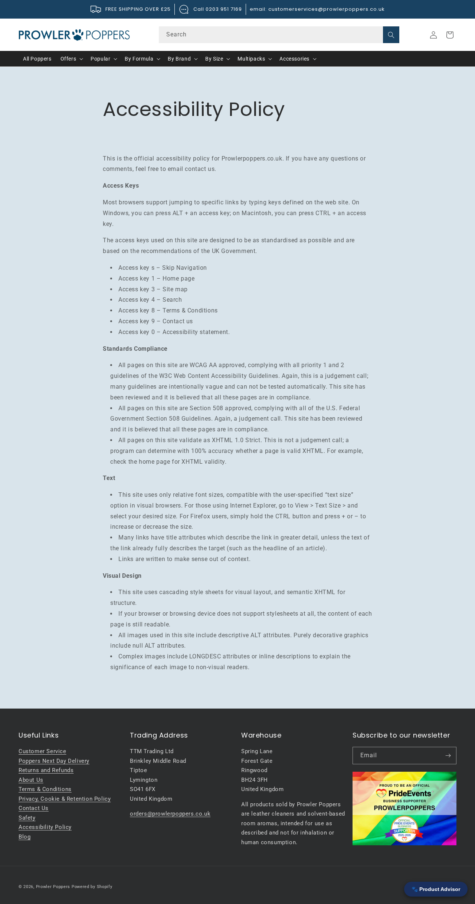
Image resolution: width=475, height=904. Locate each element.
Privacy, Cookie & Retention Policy (65, 799)
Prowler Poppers (53, 886)
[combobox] (279, 34)
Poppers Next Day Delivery (54, 761)
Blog (24, 836)
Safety (27, 817)
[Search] (391, 34)
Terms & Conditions (45, 789)
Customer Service (42, 751)
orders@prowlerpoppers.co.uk (170, 813)
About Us (31, 780)
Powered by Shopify (92, 886)
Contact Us (34, 808)
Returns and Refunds (46, 770)
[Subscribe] (448, 755)
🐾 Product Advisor (436, 889)
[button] (71, 59)
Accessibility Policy (45, 827)
